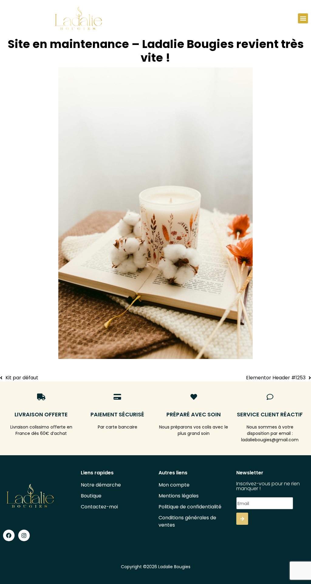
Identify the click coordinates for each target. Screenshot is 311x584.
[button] (303, 18)
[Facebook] (9, 535)
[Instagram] (24, 535)
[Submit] (242, 519)
